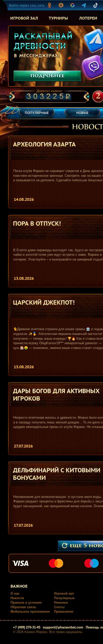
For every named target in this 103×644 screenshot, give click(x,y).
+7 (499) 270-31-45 (26, 627)
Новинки (61, 602)
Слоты (59, 607)
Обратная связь (23, 607)
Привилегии (63, 611)
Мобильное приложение (30, 611)
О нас (15, 593)
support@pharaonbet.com (63, 627)
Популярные (64, 598)
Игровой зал (64, 593)
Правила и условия (26, 602)
